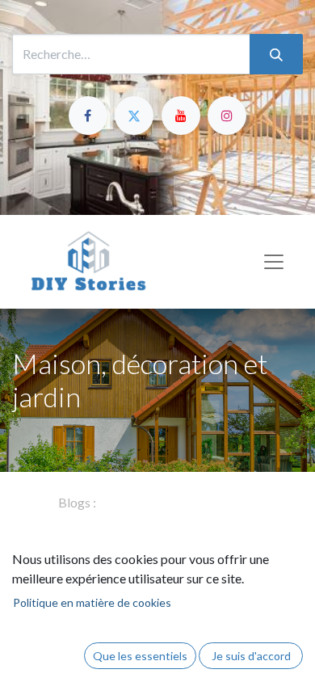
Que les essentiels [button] (140, 656)
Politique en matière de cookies (92, 602)
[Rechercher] (276, 54)
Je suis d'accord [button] (251, 656)
